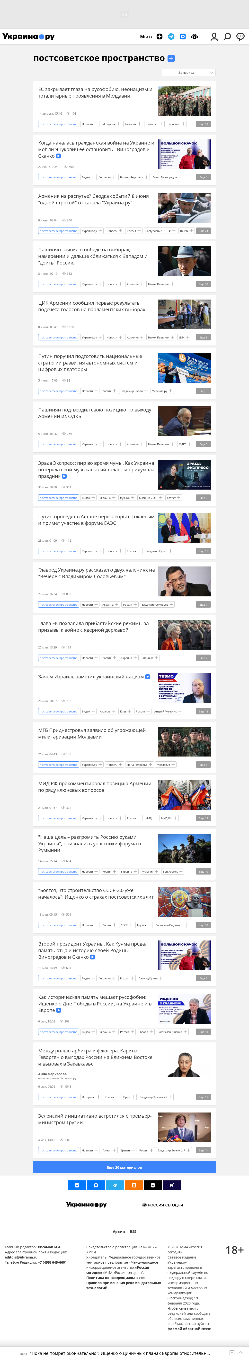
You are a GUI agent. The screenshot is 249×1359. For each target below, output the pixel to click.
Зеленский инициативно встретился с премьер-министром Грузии (94, 1119)
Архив (119, 1231)
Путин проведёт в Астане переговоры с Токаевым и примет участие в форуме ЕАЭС (96, 519)
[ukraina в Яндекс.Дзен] (153, 1185)
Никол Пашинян (158, 284)
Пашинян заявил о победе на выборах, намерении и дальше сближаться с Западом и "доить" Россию (93, 256)
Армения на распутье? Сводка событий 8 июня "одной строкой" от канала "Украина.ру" (93, 199)
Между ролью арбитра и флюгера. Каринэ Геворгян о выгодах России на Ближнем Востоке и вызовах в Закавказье (95, 1057)
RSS (133, 1231)
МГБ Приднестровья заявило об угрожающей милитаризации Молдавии (92, 733)
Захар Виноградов (165, 177)
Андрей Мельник (165, 711)
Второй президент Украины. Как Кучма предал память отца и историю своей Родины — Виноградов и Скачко (93, 950)
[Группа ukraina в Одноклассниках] (134, 1185)
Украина (105, 177)
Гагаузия (130, 124)
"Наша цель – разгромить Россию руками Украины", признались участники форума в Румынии (89, 843)
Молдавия (109, 124)
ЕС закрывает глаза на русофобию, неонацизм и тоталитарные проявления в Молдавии (95, 92)
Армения (133, 284)
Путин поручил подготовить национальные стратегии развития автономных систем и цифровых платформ (90, 363)
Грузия (141, 925)
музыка (125, 498)
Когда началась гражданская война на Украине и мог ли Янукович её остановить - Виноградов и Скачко (96, 149)
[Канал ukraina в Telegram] (115, 1185)
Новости (87, 124)
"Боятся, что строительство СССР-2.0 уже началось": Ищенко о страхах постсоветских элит (96, 893)
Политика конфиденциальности (115, 1277)
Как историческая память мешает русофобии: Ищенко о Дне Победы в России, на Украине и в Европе (94, 1003)
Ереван (125, 1150)
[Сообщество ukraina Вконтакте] (77, 1185)
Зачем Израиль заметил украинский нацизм (91, 676)
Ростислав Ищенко (167, 925)
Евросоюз (174, 124)
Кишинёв (152, 124)
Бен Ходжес (170, 871)
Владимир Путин (132, 391)
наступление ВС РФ (158, 231)
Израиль (105, 711)
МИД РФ (166, 818)
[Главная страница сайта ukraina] (28, 36)
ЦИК (182, 337)
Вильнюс (147, 658)
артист (171, 498)
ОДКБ (183, 444)
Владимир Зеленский (153, 1097)
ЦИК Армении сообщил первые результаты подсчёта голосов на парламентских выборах (91, 306)
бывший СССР (148, 498)
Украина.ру (89, 231)
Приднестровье (137, 764)
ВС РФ (184, 231)
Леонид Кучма (148, 978)
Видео (86, 177)
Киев (123, 711)
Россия (131, 231)
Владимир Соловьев (155, 604)
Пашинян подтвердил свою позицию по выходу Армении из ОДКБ (94, 413)
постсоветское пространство (99, 58)
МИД (148, 818)
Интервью (88, 1097)
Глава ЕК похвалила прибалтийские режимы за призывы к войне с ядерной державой (93, 626)
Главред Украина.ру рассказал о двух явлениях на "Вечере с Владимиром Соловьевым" (96, 573)
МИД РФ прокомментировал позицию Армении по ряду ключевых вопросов (94, 786)
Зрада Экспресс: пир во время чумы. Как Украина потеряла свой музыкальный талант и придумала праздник (96, 469)
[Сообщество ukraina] (96, 1185)
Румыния (147, 871)
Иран (126, 1097)
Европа (143, 1032)
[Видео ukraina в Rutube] (172, 1185)
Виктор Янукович (131, 177)
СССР (124, 925)
